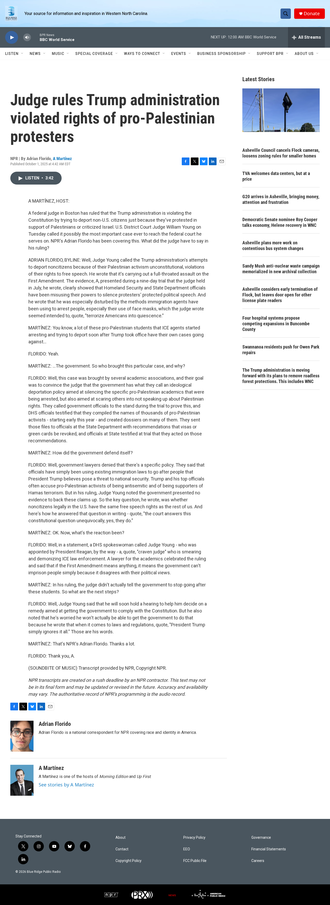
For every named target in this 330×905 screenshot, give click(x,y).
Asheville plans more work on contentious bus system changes (272, 245)
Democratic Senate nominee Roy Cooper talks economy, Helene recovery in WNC (279, 222)
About (121, 838)
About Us (304, 54)
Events (178, 54)
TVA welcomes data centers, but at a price (276, 176)
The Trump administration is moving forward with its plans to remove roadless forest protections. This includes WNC (280, 375)
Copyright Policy (129, 861)
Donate (312, 13)
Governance (261, 838)
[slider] (35, 37)
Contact (122, 849)
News (35, 54)
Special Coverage (94, 54)
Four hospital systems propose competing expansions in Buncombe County (276, 323)
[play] (11, 37)
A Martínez (62, 158)
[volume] (27, 37)
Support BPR (270, 54)
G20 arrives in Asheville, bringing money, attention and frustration (280, 199)
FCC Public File (195, 861)
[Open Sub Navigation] (22, 54)
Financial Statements (268, 849)
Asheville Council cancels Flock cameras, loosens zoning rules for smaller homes (280, 153)
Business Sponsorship (221, 54)
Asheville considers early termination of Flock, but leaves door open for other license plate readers (280, 294)
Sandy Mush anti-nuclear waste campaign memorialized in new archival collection (281, 268)
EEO (186, 849)
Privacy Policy (194, 838)
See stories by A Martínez (66, 785)
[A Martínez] (22, 780)
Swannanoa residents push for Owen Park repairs (280, 349)
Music (58, 54)
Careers (257, 861)
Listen (12, 54)
